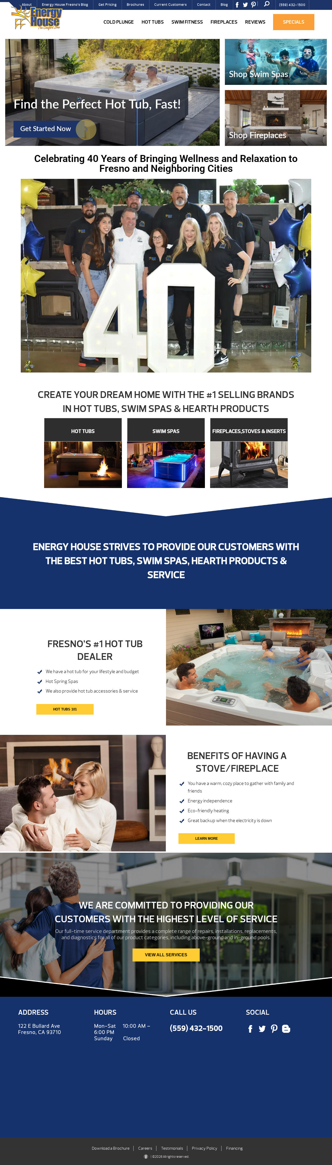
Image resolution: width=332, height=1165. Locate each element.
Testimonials (172, 1148)
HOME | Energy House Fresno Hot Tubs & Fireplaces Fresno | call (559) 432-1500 (36, 17)
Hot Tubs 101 (65, 709)
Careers (145, 1148)
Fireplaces (224, 22)
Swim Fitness (187, 22)
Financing (234, 1148)
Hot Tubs (153, 22)
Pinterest (255, 6)
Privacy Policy (204, 1148)
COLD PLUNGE (118, 22)
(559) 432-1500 (292, 5)
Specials (293, 22)
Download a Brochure (110, 1148)
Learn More (206, 839)
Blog (224, 5)
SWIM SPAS (166, 431)
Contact (204, 5)
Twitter (247, 6)
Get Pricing (108, 5)
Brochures (135, 5)
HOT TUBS (83, 431)
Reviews (255, 22)
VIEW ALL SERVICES (166, 955)
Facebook (239, 6)
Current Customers (170, 5)
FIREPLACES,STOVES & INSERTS (249, 431)
